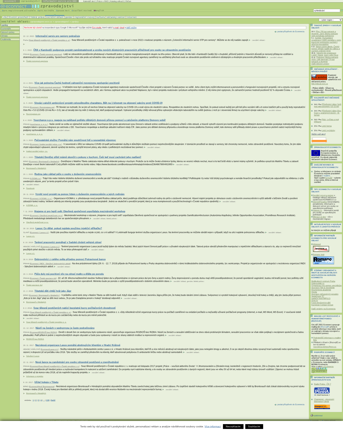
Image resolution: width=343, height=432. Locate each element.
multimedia (6, 39)
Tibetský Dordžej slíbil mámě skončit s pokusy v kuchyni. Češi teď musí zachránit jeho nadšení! (87, 157)
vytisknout (318, 415)
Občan (128, 1)
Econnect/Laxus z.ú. (49, 349)
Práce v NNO (103, 1)
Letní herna (327, 126)
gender (190, 281)
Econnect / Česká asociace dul (43, 278)
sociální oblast (258, 40)
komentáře (6, 29)
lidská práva (111, 218)
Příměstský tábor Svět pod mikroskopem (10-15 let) (327, 105)
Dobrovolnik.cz (317, 283)
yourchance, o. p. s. (38, 124)
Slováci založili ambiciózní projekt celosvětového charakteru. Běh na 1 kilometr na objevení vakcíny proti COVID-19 (98, 103)
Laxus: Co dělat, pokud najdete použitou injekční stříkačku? (69, 228)
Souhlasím (254, 426)
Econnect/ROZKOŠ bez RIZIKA (43, 332)
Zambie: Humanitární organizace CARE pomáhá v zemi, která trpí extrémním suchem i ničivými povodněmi (326, 41)
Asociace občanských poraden (324, 294)
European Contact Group (322, 305)
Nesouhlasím (233, 426)
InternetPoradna (320, 202)
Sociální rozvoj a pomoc (323, 195)
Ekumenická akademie (321, 290)
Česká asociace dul (34, 285)
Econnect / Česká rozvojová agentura (45, 54)
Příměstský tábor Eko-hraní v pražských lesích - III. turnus (327, 113)
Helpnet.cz (317, 210)
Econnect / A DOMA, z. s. (41, 198)
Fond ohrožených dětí (320, 303)
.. (43, 400)
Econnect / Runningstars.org (42, 107)
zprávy (4, 25)
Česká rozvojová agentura (37, 61)
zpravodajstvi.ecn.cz (41, 22)
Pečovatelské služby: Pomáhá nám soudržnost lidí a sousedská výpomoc (75, 140)
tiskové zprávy (7, 32)
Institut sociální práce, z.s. (37, 151)
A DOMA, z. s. (32, 205)
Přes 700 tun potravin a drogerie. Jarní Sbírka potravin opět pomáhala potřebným (324, 33)
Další (53, 400)
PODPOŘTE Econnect (324, 352)
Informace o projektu (34, 376)
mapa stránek (329, 420)
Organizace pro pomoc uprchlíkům (326, 285)
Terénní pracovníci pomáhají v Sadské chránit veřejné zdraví (67, 242)
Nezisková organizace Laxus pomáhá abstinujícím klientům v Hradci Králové (77, 345)
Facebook (30, 188)
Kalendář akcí (89, 1)
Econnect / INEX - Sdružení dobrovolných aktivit (50, 264)
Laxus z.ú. (30, 236)
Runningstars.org (33, 114)
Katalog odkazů (117, 1)
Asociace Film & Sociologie (323, 288)
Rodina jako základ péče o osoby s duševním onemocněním (67, 174)
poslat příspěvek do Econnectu (290, 31)
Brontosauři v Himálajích (36, 168)
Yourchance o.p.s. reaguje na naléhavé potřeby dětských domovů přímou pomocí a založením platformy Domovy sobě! (99, 120)
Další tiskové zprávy (320, 64)
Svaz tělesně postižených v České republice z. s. (49, 40)
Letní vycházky (328, 130)
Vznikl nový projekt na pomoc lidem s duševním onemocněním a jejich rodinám (80, 194)
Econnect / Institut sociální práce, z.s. (45, 144)
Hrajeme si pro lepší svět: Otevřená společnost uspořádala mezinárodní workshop (79, 211)
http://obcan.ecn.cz (319, 84)
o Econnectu (328, 366)
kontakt (315, 420)
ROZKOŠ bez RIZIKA (35, 339)
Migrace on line (319, 217)
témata (4, 36)
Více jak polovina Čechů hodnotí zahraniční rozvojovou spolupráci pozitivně (77, 83)
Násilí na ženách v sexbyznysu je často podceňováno (65, 328)
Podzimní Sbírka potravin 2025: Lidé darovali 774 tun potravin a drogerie (324, 59)
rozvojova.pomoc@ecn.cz (324, 347)
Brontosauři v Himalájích (36, 393)
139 (47, 400)
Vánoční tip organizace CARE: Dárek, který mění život (324, 54)
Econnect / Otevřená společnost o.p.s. (46, 215)
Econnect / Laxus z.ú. (39, 232)
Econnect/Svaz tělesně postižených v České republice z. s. (54, 366)
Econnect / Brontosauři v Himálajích (44, 161)
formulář (328, 178)
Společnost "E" (317, 296)
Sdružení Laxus (32, 356)
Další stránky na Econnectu (323, 309)
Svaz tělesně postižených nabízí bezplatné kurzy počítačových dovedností (74, 308)
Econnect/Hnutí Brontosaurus (41, 386)
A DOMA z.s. (35, 178)
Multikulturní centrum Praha (323, 281)
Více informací (213, 426)
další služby (131, 27)
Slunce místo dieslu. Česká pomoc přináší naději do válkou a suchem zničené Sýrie (325, 48)
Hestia (314, 292)
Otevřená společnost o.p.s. (37, 222)
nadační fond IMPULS (320, 298)
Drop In (314, 300)
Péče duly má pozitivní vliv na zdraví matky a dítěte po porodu (69, 274)
